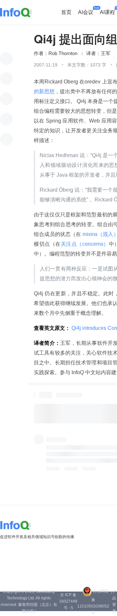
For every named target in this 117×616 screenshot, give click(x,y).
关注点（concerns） (85, 244)
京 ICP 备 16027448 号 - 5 (68, 601)
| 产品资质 (114, 601)
